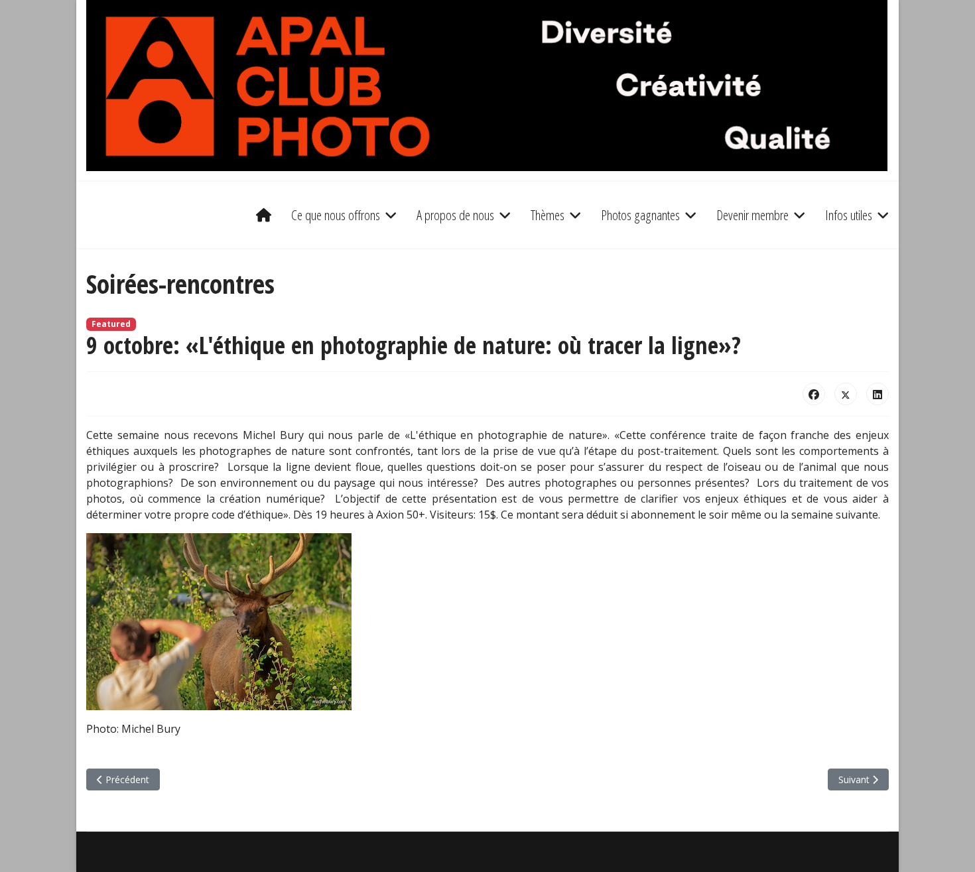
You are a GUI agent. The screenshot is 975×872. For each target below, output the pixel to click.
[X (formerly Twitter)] (845, 394)
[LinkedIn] (877, 394)
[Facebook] (814, 394)
